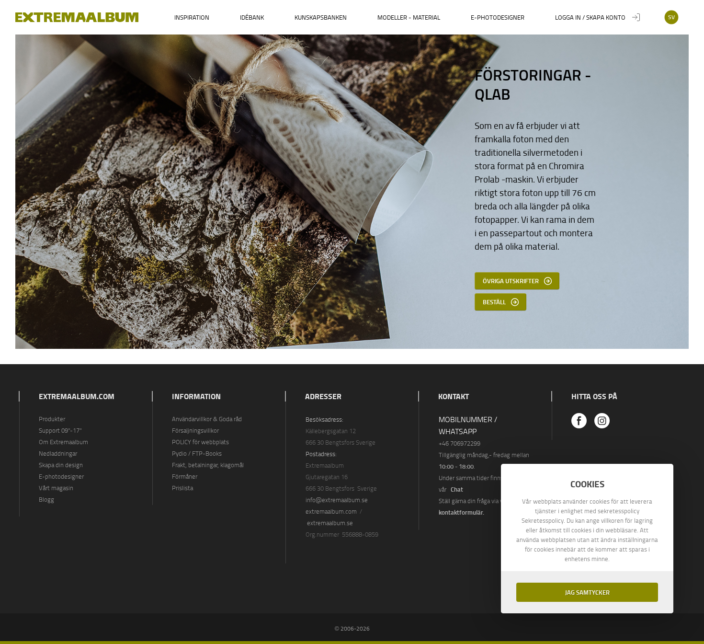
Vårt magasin (56, 487)
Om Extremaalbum (63, 441)
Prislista (182, 487)
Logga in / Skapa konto (590, 17)
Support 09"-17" (60, 430)
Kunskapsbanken (321, 17)
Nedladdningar (58, 453)
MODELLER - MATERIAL (408, 17)
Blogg (46, 499)
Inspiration (191, 17)
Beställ (494, 301)
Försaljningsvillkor (195, 430)
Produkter (52, 418)
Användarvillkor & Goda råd (207, 418)
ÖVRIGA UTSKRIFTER (511, 280)
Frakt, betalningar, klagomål (208, 464)
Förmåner (184, 476)
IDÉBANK (252, 17)
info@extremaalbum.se (337, 499)
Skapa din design (61, 464)
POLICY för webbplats (200, 441)
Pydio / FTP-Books (197, 453)
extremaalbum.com (331, 511)
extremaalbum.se (330, 522)
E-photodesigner (497, 17)
